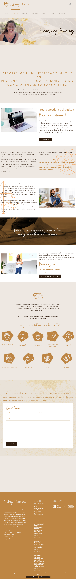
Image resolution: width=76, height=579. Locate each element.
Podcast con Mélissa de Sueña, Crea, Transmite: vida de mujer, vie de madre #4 (39, 544)
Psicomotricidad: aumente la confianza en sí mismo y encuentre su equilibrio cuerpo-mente (39, 528)
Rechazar (35, 576)
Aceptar (29, 576)
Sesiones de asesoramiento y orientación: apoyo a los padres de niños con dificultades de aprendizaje (39, 511)
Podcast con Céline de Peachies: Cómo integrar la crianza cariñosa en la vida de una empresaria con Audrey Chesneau (39, 561)
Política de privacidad (45, 576)
